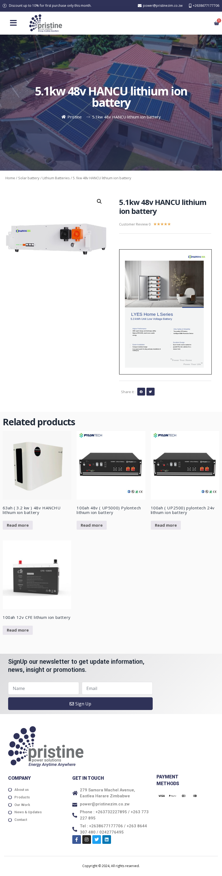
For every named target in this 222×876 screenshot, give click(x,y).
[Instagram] (86, 839)
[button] (13, 23)
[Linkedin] (106, 839)
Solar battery (29, 177)
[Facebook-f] (76, 839)
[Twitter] (96, 839)
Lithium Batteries (56, 177)
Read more (18, 525)
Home (10, 177)
